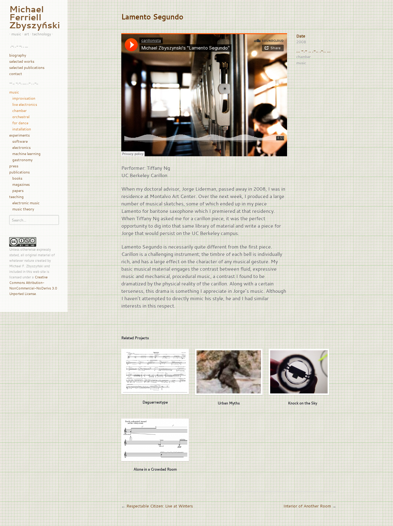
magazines (21, 184)
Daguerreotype (155, 402)
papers (18, 190)
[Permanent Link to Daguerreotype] (155, 371)
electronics (21, 147)
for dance (20, 122)
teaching (16, 196)
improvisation (23, 98)
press (13, 165)
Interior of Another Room (307, 506)
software (20, 141)
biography (17, 55)
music (14, 92)
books (17, 178)
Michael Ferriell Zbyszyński (34, 17)
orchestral (20, 116)
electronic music (26, 202)
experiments (19, 135)
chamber (19, 110)
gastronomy (22, 159)
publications (19, 171)
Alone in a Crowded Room (155, 469)
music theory (23, 208)
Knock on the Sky (302, 402)
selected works (21, 61)
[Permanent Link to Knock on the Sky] (299, 372)
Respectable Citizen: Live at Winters (159, 506)
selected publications (27, 67)
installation (21, 128)
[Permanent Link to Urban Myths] (229, 372)
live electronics (24, 104)
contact (15, 73)
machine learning (26, 153)
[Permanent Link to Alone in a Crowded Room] (155, 440)
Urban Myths (229, 402)
